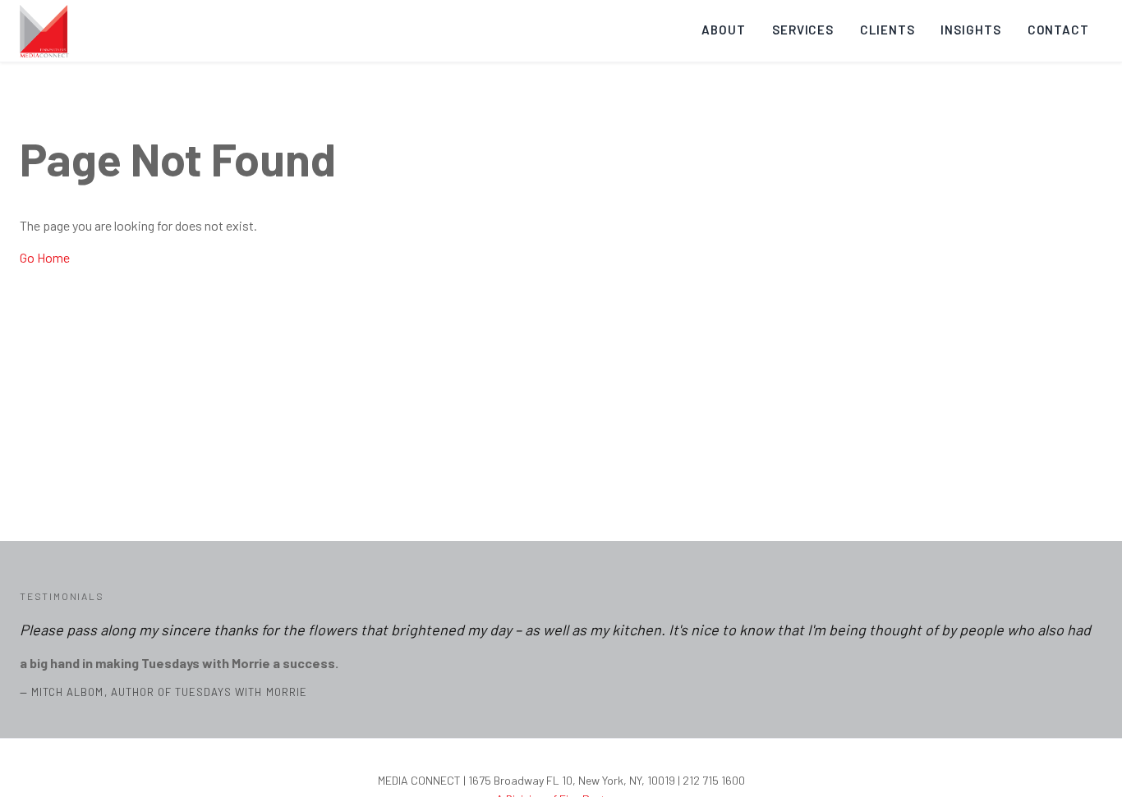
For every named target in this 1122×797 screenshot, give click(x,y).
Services (803, 29)
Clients (887, 29)
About (723, 29)
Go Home (45, 257)
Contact (1058, 29)
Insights (970, 29)
